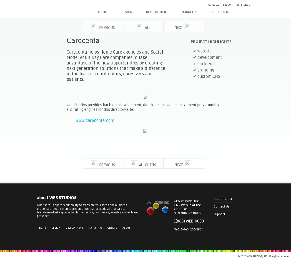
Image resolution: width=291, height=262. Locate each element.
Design (126, 12)
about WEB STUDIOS (56, 197)
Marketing (189, 12)
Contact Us (221, 206)
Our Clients (221, 12)
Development (157, 12)
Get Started (243, 4)
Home (42, 228)
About (103, 12)
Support (228, 4)
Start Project (223, 199)
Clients (112, 228)
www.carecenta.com (95, 120)
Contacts (213, 4)
